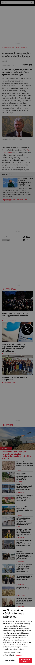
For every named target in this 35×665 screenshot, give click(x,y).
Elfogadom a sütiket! (25, 660)
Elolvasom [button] (18, 655)
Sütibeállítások (10, 660)
